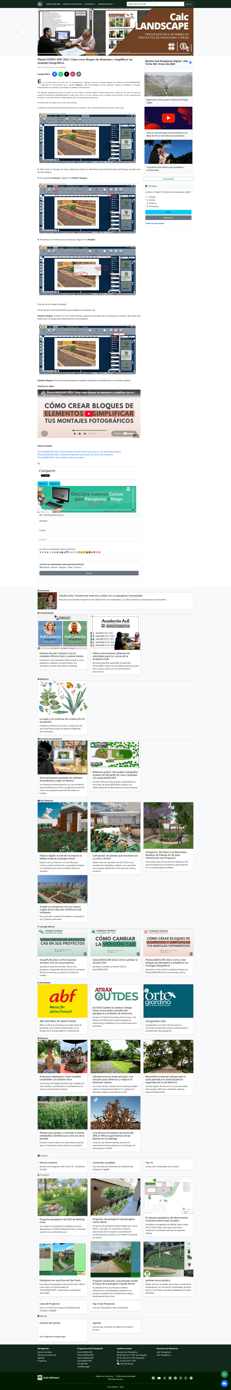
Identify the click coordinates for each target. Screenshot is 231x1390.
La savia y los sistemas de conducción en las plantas (62, 720)
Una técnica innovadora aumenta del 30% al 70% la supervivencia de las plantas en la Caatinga (113, 1135)
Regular (62, 567)
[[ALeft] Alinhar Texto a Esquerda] (40, 552)
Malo (70, 567)
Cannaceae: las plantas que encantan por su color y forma (115, 857)
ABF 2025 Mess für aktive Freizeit (58, 1021)
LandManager (83, 1366)
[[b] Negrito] (48, 552)
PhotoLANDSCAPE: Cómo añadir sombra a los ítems (61, 457)
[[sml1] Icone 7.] (95, 552)
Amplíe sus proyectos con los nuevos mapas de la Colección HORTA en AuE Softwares (60, 909)
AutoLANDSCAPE (84, 1352)
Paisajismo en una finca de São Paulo (60, 1280)
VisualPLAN (82, 1363)
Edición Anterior (48, 1162)
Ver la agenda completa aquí (53, 1336)
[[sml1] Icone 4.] (87, 552)
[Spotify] (191, 1378)
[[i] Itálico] (50, 552)
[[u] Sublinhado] (52, 552)
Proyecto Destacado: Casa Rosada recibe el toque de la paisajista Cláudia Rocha (115, 1282)
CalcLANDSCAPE (84, 1360)
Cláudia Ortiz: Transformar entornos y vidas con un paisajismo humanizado (100, 595)
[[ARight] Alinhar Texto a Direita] (45, 552)
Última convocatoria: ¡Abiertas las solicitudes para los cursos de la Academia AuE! (111, 656)
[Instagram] (181, 1378)
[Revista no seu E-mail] (224, 1383)
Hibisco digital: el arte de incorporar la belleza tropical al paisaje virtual (61, 857)
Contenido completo (104, 1162)
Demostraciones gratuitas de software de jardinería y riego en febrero (61, 779)
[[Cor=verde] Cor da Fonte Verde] (55, 552)
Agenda (97, 1323)
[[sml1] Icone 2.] (82, 552)
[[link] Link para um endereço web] (62, 552)
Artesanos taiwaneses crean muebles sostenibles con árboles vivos (60, 1078)
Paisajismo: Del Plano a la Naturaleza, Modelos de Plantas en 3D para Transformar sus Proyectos (166, 854)
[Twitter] (165, 1378)
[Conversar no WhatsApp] (224, 1374)
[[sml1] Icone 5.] (90, 552)
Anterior (43, 483)
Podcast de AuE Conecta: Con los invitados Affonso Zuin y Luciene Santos (62, 655)
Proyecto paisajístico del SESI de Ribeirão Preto (62, 1221)
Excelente (45, 567)
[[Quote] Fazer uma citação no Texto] (67, 552)
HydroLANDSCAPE (85, 1358)
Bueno (55, 567)
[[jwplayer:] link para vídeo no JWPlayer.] (99, 552)
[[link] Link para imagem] (64, 552)
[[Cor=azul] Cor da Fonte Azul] (57, 552)
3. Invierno (152, 203)
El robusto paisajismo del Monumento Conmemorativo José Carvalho (166, 1219)
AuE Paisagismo (164, 1352)
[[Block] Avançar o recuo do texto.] (72, 552)
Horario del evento (50, 1323)
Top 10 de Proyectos (104, 1303)
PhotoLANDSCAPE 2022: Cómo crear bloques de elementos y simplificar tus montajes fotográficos (166, 962)
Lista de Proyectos (50, 1303)
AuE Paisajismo (163, 1355)
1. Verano (151, 197)
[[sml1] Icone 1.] (79, 552)
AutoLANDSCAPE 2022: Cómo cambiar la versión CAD (115, 961)
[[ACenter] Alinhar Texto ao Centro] (43, 552)
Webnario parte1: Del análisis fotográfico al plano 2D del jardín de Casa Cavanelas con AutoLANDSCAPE (115, 774)
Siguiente (54, 483)
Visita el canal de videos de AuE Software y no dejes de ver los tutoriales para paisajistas (167, 134)
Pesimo (78, 567)
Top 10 (149, 1162)
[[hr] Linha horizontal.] (76, 552)
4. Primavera (152, 206)
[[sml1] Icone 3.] (84, 552)
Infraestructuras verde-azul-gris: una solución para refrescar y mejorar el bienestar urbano (113, 1079)
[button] (17, 32)
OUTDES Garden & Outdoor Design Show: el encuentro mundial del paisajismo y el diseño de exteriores (112, 1010)
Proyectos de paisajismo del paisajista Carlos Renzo (114, 1220)
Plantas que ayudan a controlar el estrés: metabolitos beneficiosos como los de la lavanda (62, 1135)
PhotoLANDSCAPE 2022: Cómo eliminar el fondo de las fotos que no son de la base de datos (79, 451)
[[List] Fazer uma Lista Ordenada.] (69, 552)
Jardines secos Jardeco (157, 1280)
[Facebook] (153, 1378)
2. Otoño (151, 200)
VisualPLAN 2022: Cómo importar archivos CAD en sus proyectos (58, 961)
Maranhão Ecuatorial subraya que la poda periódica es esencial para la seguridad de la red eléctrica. (165, 1079)
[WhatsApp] (186, 1378)
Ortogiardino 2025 (155, 1021)
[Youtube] (159, 1378)
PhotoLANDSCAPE (85, 1355)
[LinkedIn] (170, 1378)
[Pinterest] (175, 1378)
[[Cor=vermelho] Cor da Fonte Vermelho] (60, 552)
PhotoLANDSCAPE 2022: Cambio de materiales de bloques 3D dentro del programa (75, 454)
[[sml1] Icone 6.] (92, 552)
